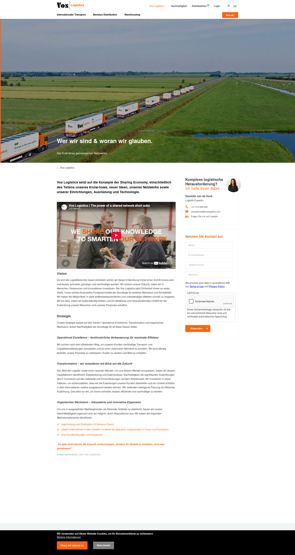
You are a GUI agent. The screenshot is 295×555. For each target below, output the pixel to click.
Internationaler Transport (71, 14)
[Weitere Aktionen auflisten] (234, 6)
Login (217, 6)
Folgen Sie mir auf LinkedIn (204, 216)
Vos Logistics (156, 6)
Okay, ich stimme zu (72, 545)
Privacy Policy (216, 286)
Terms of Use (196, 286)
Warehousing (132, 14)
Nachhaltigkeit (179, 6)
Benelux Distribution (105, 14)
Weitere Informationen (69, 537)
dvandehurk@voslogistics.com (206, 211)
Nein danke (103, 545)
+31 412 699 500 (199, 206)
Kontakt (230, 15)
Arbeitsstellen (199, 6)
